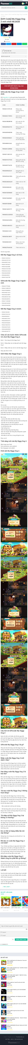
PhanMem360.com (20, 1037)
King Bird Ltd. (6, 97)
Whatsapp (24, 44)
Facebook (3, 44)
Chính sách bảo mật (18, 1039)
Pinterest (14, 44)
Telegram (19, 44)
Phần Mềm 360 (8, 50)
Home (2, 14)
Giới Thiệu (7, 1039)
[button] (14, 460)
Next (8, 886)
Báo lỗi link (7, 41)
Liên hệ (12, 1039)
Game (6, 14)
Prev (4, 886)
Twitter (8, 44)
